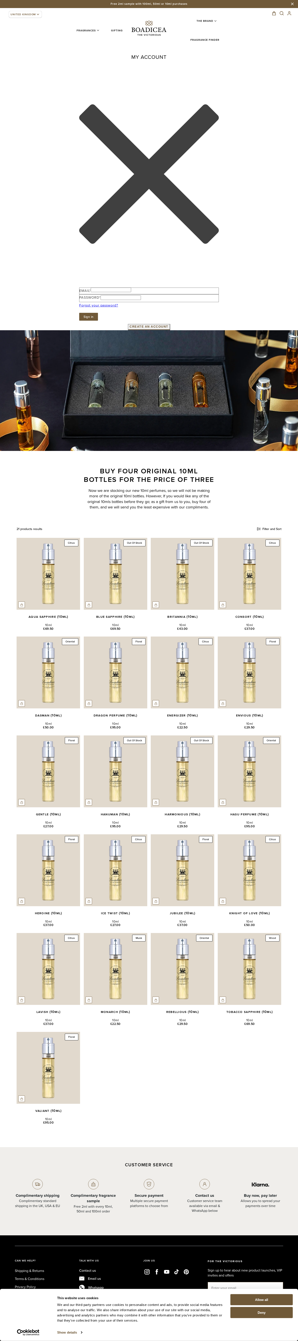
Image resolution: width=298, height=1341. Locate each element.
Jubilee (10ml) (182, 913)
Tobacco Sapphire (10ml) (249, 1011)
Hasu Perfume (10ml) (249, 814)
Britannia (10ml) (182, 616)
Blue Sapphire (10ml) (115, 616)
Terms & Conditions (29, 1278)
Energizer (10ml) (182, 715)
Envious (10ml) (249, 715)
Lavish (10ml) (48, 1011)
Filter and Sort (271, 529)
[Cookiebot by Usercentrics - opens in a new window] (28, 1332)
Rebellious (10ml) (182, 1011)
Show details (67, 1332)
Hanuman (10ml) (115, 814)
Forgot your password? (98, 305)
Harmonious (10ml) (182, 814)
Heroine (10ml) (48, 913)
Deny (261, 1312)
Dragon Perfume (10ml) (115, 715)
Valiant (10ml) (48, 1110)
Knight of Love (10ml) (249, 913)
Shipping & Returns (29, 1270)
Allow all (261, 1300)
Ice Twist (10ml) (115, 913)
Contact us (87, 1270)
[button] (86, 30)
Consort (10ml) (249, 616)
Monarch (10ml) (115, 1011)
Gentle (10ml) (48, 814)
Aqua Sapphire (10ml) (48, 616)
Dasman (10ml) (48, 715)
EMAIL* (85, 290)
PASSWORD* (90, 297)
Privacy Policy (25, 1287)
